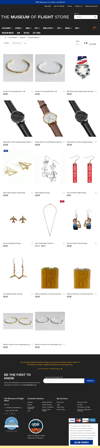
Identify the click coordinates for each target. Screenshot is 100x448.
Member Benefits (47, 402)
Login (58, 404)
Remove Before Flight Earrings (76, 193)
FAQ (29, 411)
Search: (76, 13)
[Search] (95, 17)
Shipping (30, 402)
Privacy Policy (61, 409)
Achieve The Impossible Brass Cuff (14, 91)
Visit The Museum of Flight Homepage (49, 368)
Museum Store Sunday (46, 410)
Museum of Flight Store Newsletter (84, 410)
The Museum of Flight (83, 407)
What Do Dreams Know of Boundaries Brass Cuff (17, 344)
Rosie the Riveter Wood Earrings (77, 243)
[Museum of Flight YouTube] (14, 413)
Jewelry (22, 37)
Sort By (6, 43)
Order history (60, 407)
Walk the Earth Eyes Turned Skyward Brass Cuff (49, 294)
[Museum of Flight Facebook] (9, 413)
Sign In (70, 6)
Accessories (13, 37)
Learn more (90, 437)
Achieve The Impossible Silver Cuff (46, 91)
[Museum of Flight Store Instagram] (5, 413)
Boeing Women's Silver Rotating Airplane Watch (81, 142)
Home (5, 37)
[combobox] (86, 17)
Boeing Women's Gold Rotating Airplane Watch (49, 142)
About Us (6, 404)
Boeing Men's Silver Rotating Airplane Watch (17, 142)
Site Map (80, 404)
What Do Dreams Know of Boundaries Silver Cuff (49, 344)
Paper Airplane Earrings (42, 193)
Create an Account (91, 6)
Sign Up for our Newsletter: (54, 377)
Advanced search (82, 402)
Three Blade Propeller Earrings (12, 294)
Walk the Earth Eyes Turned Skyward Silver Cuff (81, 294)
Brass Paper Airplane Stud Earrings (14, 193)
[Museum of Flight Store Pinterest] (7, 413)
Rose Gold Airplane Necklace (44, 243)
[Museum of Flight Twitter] (12, 413)
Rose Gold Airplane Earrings (12, 243)
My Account (60, 402)
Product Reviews (47, 404)
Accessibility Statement (31, 407)
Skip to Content (59, 6)
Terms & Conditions (47, 407)
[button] (7, 28)
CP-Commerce (39, 438)
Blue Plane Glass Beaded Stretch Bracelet (80, 91)
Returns (30, 404)
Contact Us (78, 6)
